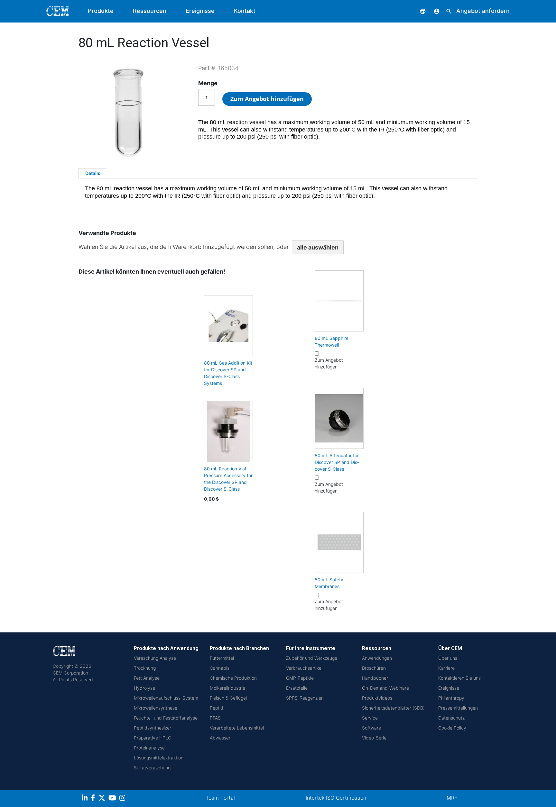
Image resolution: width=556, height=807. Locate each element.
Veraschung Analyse (155, 658)
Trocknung (145, 668)
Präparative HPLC (152, 737)
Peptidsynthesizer (152, 727)
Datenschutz (451, 718)
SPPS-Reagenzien (305, 698)
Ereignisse (200, 10)
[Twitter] (102, 799)
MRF (452, 797)
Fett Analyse (147, 678)
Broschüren (374, 668)
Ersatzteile (297, 688)
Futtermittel (222, 658)
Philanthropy (451, 698)
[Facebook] (94, 799)
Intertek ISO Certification (336, 797)
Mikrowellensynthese (155, 708)
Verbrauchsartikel (304, 668)
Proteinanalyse (149, 747)
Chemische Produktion (233, 678)
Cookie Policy (452, 727)
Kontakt (244, 10)
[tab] (93, 173)
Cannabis (219, 668)
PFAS (215, 718)
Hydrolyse (144, 688)
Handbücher (375, 678)
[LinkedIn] (85, 799)
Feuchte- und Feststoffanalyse (166, 718)
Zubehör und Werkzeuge (311, 658)
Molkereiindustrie (227, 688)
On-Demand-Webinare (385, 688)
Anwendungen (377, 658)
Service (370, 718)
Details (92, 173)
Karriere (446, 668)
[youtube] (113, 799)
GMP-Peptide (300, 678)
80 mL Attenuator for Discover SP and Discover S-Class (337, 462)
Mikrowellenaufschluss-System (166, 698)
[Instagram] (123, 799)
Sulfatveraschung (152, 767)
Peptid (216, 708)
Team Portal (220, 797)
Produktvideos (377, 698)
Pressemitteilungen (458, 708)
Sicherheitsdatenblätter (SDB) (393, 708)
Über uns (447, 658)
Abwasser (220, 737)
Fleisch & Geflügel (228, 698)
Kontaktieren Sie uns (459, 678)
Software (371, 727)
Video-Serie (374, 737)
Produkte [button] (101, 10)
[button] (418, 10)
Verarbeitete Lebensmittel (237, 727)
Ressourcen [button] (149, 10)
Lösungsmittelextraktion (158, 757)
